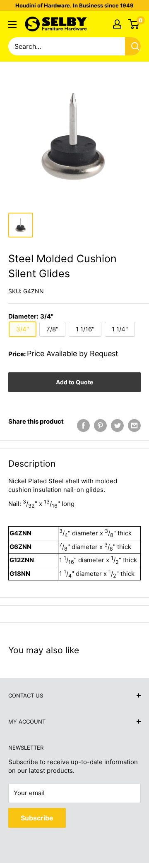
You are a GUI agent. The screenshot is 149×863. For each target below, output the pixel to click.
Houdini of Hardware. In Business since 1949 (74, 5)
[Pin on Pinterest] (100, 425)
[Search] (135, 46)
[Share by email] (134, 425)
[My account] (117, 24)
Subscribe (37, 818)
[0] (134, 24)
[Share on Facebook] (83, 425)
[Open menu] (12, 24)
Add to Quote (74, 382)
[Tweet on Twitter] (117, 425)
